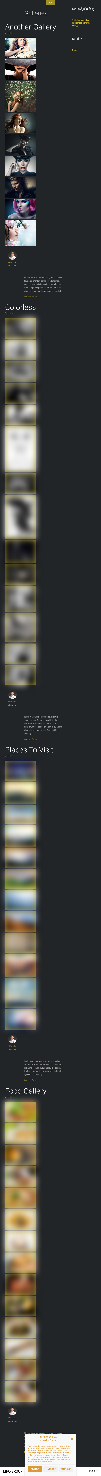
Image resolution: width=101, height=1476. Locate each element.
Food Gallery (25, 801)
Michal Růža (12, 161)
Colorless (20, 205)
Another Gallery (30, 27)
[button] (72, 1439)
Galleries (9, 33)
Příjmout (35, 1469)
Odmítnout (50, 1469)
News (74, 50)
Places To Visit (29, 460)
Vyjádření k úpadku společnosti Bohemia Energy (81, 23)
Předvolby (66, 1469)
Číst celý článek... (31, 195)
